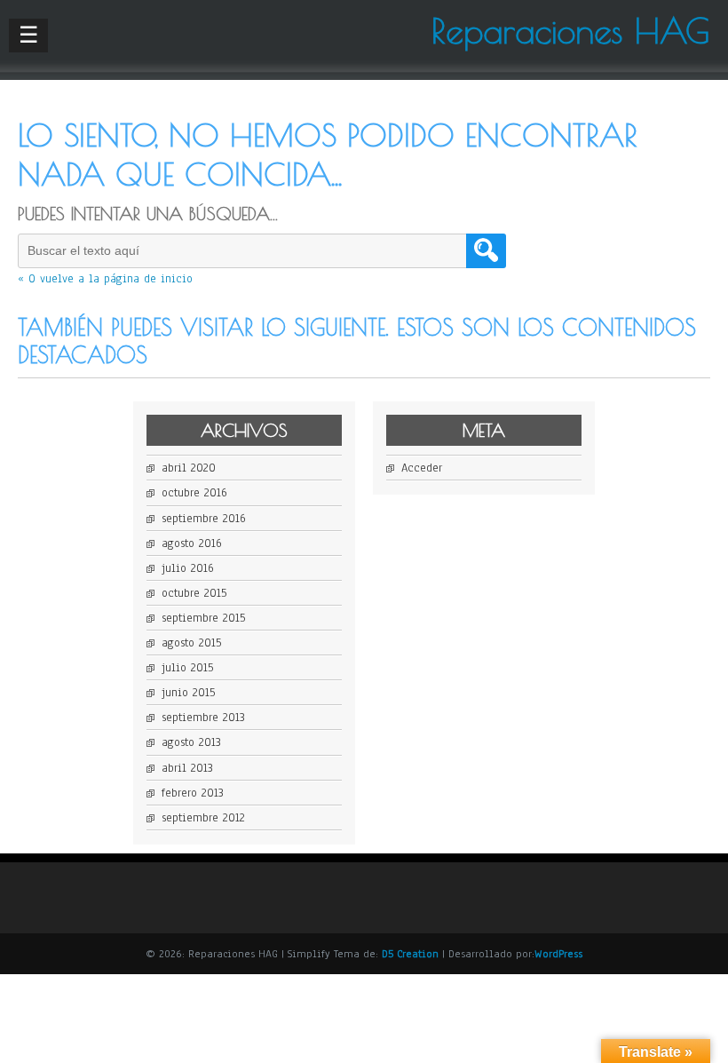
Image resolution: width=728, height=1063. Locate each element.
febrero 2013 (193, 793)
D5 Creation (410, 954)
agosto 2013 (191, 742)
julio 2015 (187, 668)
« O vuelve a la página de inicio (105, 279)
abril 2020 (189, 468)
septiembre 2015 (203, 618)
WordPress (558, 954)
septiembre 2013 (203, 718)
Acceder (421, 468)
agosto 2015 (191, 643)
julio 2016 (188, 568)
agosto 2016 (192, 543)
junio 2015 (188, 693)
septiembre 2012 (203, 818)
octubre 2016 (194, 493)
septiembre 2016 (204, 519)
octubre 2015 (194, 593)
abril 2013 (187, 768)
